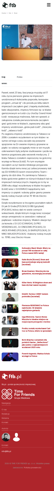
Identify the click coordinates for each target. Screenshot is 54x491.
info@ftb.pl (6, 451)
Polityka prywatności (32, 467)
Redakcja (5, 414)
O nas (4, 409)
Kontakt (5, 422)
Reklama (5, 418)
